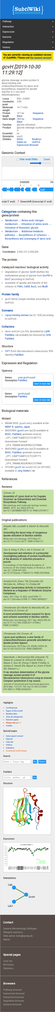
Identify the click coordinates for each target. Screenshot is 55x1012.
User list (9, 742)
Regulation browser (13, 1000)
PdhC (20, 286)
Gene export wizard (14, 736)
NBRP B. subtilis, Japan (17, 426)
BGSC (8, 434)
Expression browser (14, 993)
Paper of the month (14, 711)
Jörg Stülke (23, 470)
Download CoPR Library (16, 751)
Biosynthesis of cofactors (33, 235)
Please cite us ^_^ (13, 723)
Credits (9, 725)
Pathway (7, 21)
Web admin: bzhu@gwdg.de (18, 935)
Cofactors (8, 326)
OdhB (27, 286)
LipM (47, 331)
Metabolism (11, 220)
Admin (6, 939)
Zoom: (47, 159)
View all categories (14, 717)
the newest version (40, 57)
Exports (9, 739)
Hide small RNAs (29, 159)
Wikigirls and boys (13, 932)
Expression (8, 31)
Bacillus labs (11, 714)
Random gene (12, 720)
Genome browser (12, 1004)
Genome (6, 37)
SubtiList (21, 142)
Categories (9, 211)
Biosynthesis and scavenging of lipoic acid (28, 238)
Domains (7, 310)
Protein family (10, 294)
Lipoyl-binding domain (17, 315)
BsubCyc (37, 139)
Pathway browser (12, 989)
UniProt (36, 142)
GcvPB (46, 275)
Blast (19, 116)
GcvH (33, 271)
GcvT (7, 279)
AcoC (34, 286)
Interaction (8, 26)
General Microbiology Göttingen (20, 928)
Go (35, 761)
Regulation (8, 42)
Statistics (10, 748)
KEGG (20, 139)
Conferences (11, 708)
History (6, 47)
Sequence (38, 113)
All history (8, 964)
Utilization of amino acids (34, 224)
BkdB (45, 286)
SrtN (48, 335)
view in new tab (42, 383)
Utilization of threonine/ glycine (21, 227)
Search (42, 761)
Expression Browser (27, 145)
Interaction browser (13, 997)
